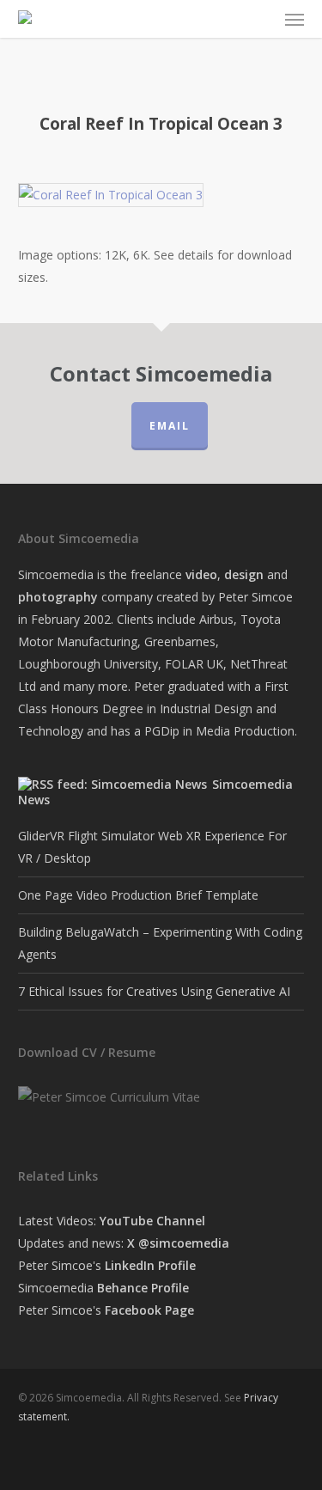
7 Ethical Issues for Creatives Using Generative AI (154, 991)
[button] (294, 18)
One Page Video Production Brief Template (138, 895)
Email (169, 425)
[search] (227, 18)
